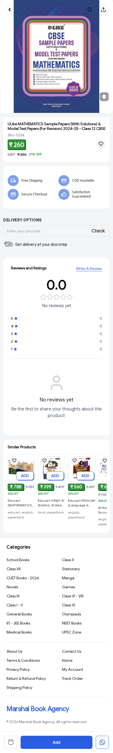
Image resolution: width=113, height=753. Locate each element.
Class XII (14, 568)
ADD (25, 475)
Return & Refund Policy (26, 678)
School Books (18, 559)
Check (98, 231)
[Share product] (103, 9)
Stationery (71, 568)
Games (68, 586)
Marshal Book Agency (38, 709)
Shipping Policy (19, 687)
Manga (68, 577)
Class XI (68, 605)
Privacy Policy (18, 669)
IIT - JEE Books (18, 623)
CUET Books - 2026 (23, 577)
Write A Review (89, 268)
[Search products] (89, 9)
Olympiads (71, 614)
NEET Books (71, 623)
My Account (72, 669)
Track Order (72, 678)
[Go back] (9, 9)
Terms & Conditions (23, 660)
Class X (68, 559)
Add (56, 742)
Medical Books (19, 632)
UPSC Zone (71, 632)
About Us (14, 651)
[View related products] (104, 96)
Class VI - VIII (72, 596)
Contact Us (71, 651)
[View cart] (10, 742)
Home (67, 660)
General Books (19, 614)
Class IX (13, 596)
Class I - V (15, 605)
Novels (12, 586)
